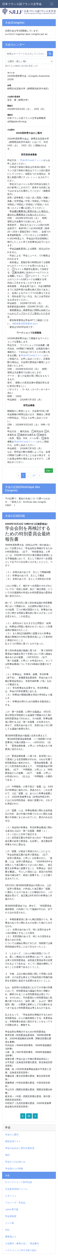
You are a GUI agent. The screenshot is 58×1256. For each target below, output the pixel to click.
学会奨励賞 (10, 1216)
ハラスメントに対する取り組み (21, 1250)
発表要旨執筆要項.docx (26, 323)
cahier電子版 (11, 1209)
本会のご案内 (12, 1134)
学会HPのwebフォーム (31, 160)
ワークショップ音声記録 (19, 1182)
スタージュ (10, 1195)
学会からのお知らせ (15, 1161)
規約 (7, 1154)
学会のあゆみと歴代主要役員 (19, 1148)
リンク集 (9, 1223)
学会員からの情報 (14, 1168)
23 (34, 475)
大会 (7, 1175)
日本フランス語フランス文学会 (22, 4)
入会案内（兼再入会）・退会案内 (22, 1243)
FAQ (7, 1229)
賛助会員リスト (13, 1141)
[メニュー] (52, 4)
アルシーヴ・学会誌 (15, 1202)
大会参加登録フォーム (16, 1188)
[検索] (50, 53)
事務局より (10, 1236)
